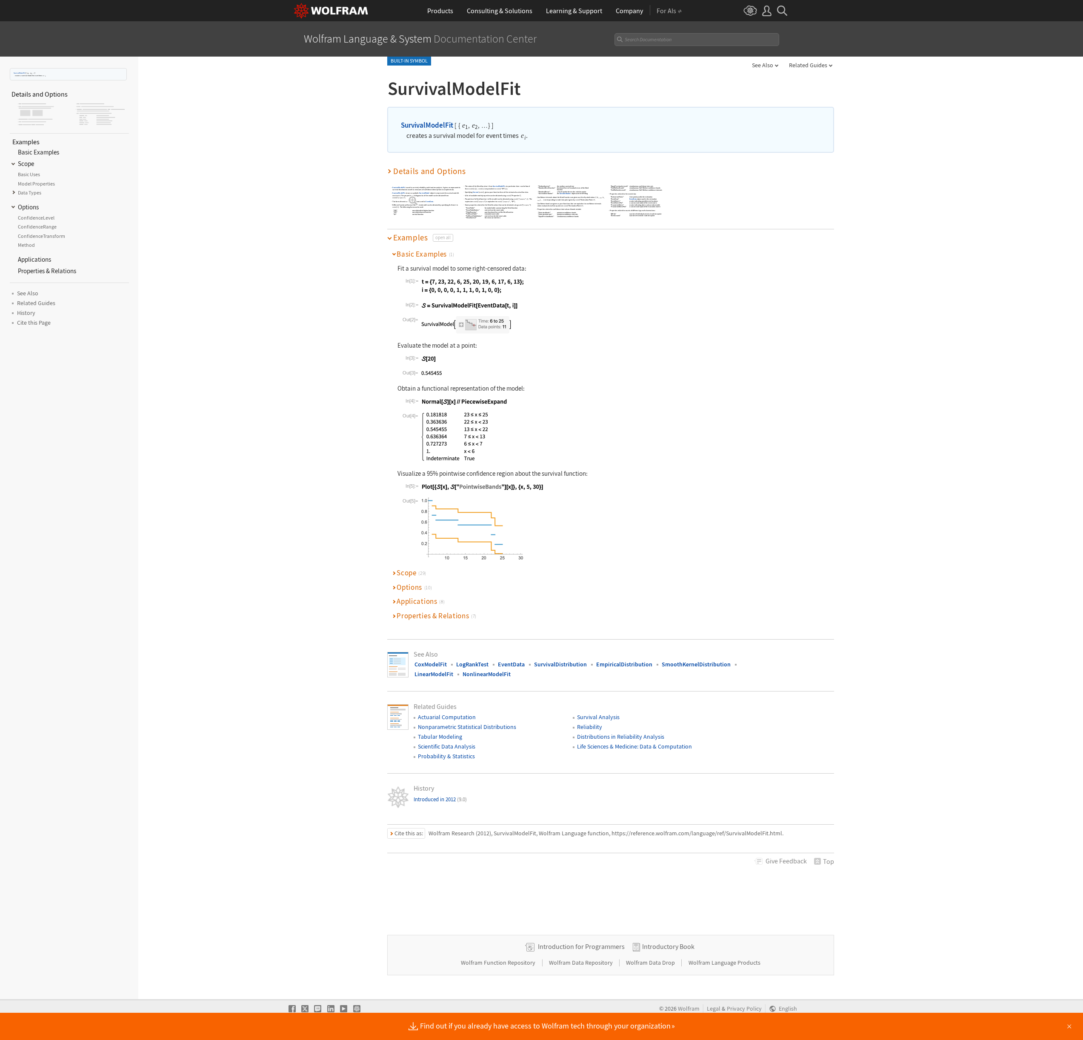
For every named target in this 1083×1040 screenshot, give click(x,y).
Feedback (786, 861)
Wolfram (689, 1008)
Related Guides (808, 65)
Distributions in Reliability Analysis (620, 736)
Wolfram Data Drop (651, 962)
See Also (762, 65)
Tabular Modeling (440, 736)
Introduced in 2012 (440, 799)
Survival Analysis (598, 717)
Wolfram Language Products (724, 962)
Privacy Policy (744, 1008)
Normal (475, 192)
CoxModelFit (430, 664)
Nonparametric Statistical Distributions (467, 727)
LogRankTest (472, 664)
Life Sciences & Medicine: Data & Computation (634, 746)
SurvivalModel (424, 193)
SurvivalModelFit (19, 73)
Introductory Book (668, 946)
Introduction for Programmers (581, 946)
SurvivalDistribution (560, 664)
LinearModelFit (433, 674)
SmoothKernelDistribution (696, 664)
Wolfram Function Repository (499, 962)
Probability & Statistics (446, 756)
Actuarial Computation (447, 717)
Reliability (589, 727)
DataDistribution (565, 193)
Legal (713, 1008)
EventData (429, 201)
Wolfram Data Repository (581, 962)
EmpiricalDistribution (624, 664)
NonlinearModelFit (487, 674)
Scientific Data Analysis (446, 746)
